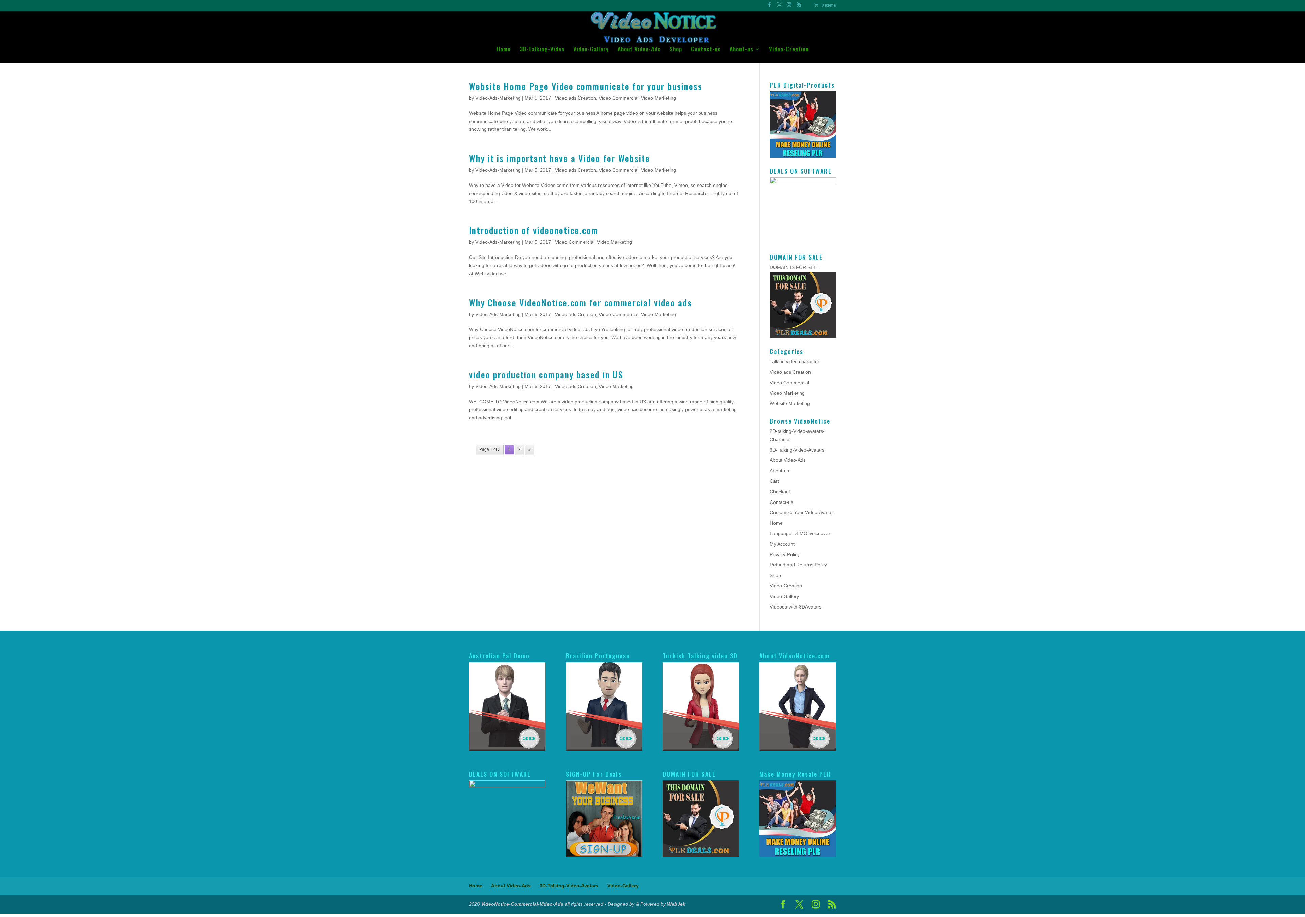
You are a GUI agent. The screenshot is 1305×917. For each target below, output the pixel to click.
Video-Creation (789, 50)
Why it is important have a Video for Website (559, 158)
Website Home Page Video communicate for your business (585, 86)
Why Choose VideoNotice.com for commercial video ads (580, 302)
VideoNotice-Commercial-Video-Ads (522, 904)
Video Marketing (658, 98)
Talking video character (794, 361)
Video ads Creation (575, 98)
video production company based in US (546, 374)
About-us (741, 50)
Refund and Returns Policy (798, 564)
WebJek (676, 904)
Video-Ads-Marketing (498, 98)
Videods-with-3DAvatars (795, 607)
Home (504, 50)
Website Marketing (790, 403)
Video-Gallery (591, 50)
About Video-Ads (639, 50)
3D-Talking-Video (542, 50)
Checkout (780, 491)
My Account (782, 544)
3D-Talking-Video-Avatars (797, 450)
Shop (675, 50)
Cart (774, 481)
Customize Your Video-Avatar (801, 512)
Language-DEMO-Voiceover (800, 533)
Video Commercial (618, 98)
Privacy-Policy (785, 554)
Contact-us (706, 50)
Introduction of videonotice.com (533, 230)
